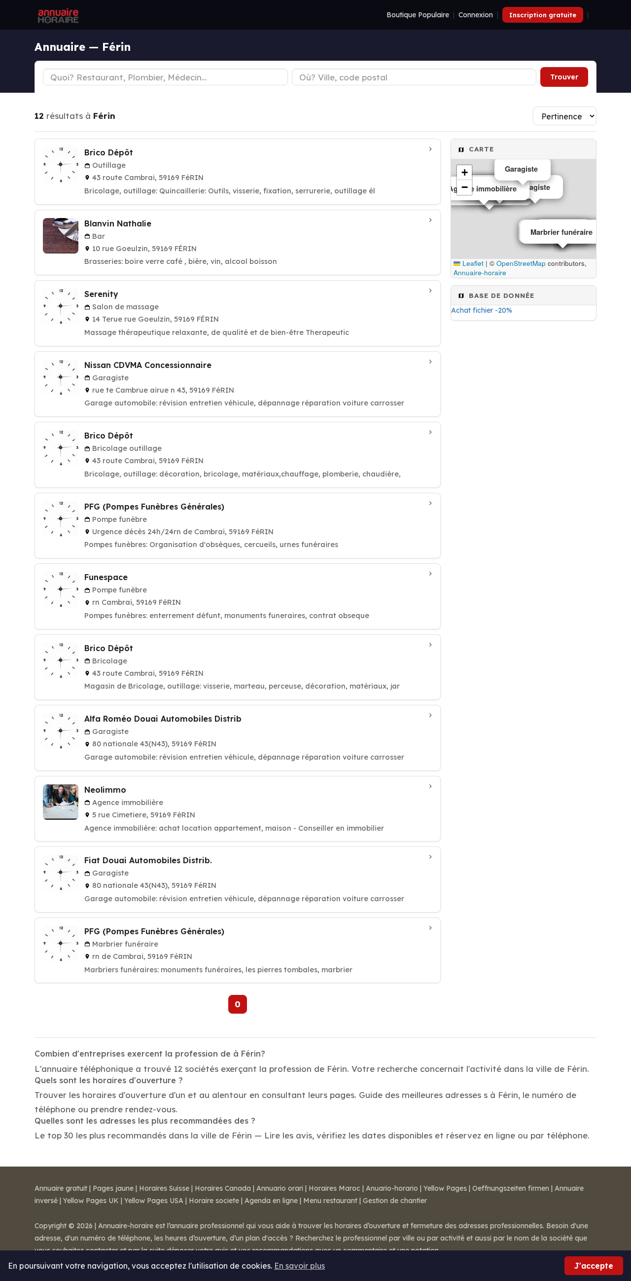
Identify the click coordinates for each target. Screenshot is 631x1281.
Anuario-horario (392, 1188)
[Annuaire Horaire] (57, 15)
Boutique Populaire (417, 14)
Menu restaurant (330, 1200)
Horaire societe (214, 1200)
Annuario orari (279, 1188)
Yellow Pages (445, 1188)
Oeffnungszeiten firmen (510, 1188)
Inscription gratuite (542, 15)
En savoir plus (299, 1266)
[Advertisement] (523, 482)
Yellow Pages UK (91, 1200)
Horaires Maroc (334, 1188)
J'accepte (593, 1266)
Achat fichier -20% (481, 310)
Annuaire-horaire (480, 272)
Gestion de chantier (395, 1200)
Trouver (564, 77)
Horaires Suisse (164, 1188)
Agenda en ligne (271, 1200)
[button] (464, 172)
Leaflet (472, 263)
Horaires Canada (223, 1188)
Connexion (475, 14)
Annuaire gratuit (61, 1188)
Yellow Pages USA (153, 1200)
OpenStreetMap (521, 263)
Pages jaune (113, 1188)
